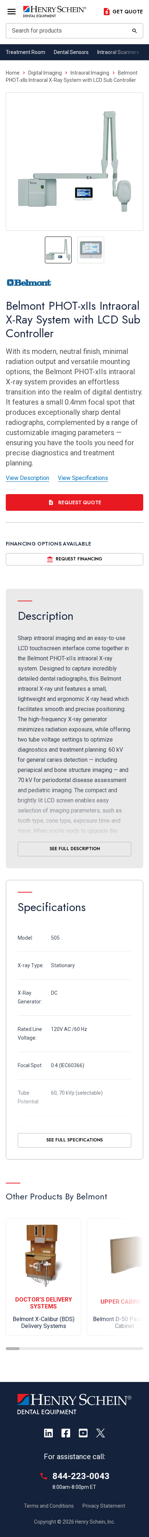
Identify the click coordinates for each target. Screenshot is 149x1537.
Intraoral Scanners (118, 52)
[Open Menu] (11, 11)
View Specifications (83, 478)
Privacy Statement (103, 1506)
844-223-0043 (81, 1476)
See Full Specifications (74, 1140)
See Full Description (75, 848)
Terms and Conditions (49, 1506)
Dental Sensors (71, 52)
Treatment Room (25, 52)
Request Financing (79, 559)
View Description (27, 478)
